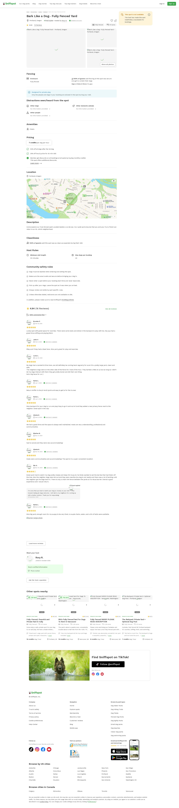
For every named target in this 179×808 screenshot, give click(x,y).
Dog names (43, 4)
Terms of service (35, 713)
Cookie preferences (36, 720)
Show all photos (108, 64)
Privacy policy (34, 717)
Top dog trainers (70, 4)
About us (32, 706)
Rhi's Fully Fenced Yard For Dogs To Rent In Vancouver (71, 620)
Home (72, 706)
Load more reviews (36, 543)
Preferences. (92, 801)
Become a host (95, 4)
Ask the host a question (37, 580)
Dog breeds (83, 4)
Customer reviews (76, 720)
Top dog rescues (55, 4)
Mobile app (74, 728)
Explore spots (75, 709)
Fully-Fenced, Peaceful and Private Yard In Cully (38, 620)
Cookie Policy (44, 801)
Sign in (162, 4)
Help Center (33, 724)
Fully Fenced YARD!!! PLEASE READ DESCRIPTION (102, 620)
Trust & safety (34, 709)
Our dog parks (24, 4)
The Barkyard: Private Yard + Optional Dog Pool (133, 620)
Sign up (172, 4)
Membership (74, 713)
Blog (34, 4)
